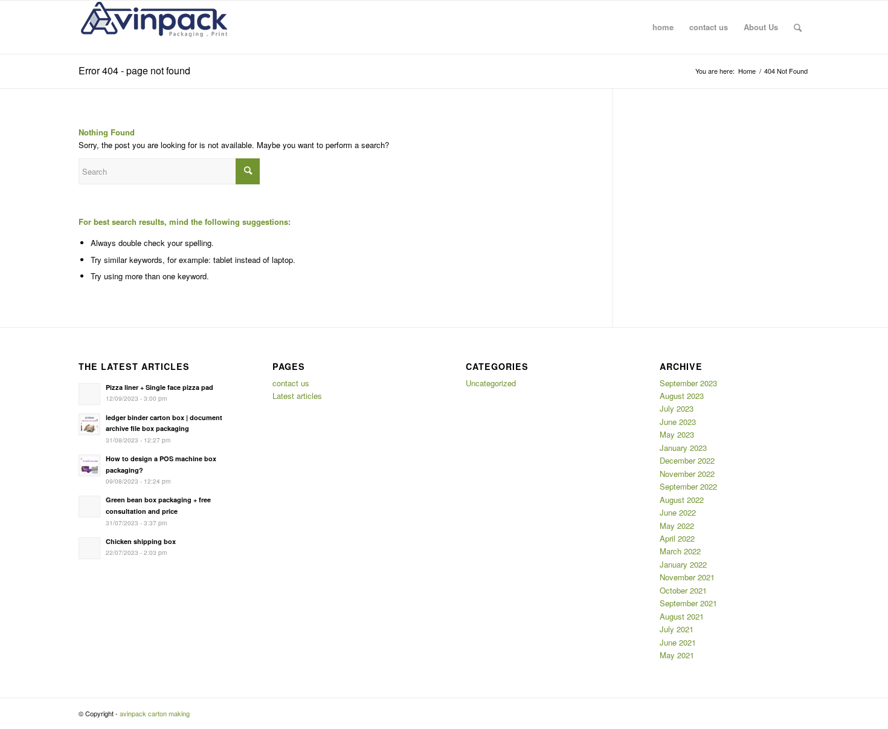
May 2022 (677, 525)
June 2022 (678, 512)
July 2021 (676, 629)
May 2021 (677, 655)
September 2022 (688, 486)
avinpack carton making (155, 713)
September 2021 (688, 603)
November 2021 (687, 577)
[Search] (797, 27)
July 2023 (676, 408)
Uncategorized (491, 383)
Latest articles (297, 395)
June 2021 (678, 642)
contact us (290, 383)
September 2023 (688, 383)
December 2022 (687, 460)
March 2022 (680, 551)
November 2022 (687, 473)
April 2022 (677, 538)
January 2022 (683, 564)
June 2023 (678, 421)
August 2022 (682, 499)
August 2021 (682, 616)
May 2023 (677, 434)
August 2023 (682, 395)
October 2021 (683, 590)
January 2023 (683, 447)
